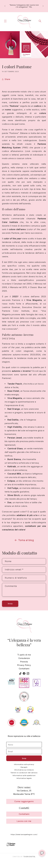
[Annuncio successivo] (43, 6)
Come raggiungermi (24, 801)
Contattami (24, 668)
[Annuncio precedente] (5, 6)
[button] (5, 21)
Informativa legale (24, 778)
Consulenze (24, 658)
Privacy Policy (24, 665)
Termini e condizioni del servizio (24, 773)
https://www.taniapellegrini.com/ (24, 834)
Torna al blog (26, 540)
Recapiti (24, 767)
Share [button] (7, 79)
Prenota (24, 662)
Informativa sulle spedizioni (24, 775)
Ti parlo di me (24, 655)
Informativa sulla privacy (24, 764)
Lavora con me (24, 821)
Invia (10, 603)
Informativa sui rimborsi (24, 770)
